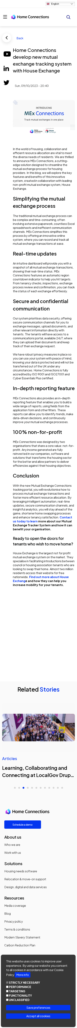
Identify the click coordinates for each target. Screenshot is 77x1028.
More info (22, 975)
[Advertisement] (38, 633)
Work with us (12, 852)
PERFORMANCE (20, 987)
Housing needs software (20, 871)
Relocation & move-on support (25, 879)
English (55, 4)
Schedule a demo (23, 824)
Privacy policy (13, 921)
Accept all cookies (38, 1016)
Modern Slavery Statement (22, 937)
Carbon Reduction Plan (19, 945)
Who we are (12, 845)
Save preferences (38, 1007)
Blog (7, 913)
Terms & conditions (17, 929)
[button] (15, 788)
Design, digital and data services (25, 887)
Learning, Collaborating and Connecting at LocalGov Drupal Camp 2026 (38, 775)
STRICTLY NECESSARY (24, 982)
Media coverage (15, 905)
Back (19, 38)
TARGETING (17, 991)
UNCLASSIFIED (19, 1000)
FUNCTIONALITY (20, 995)
